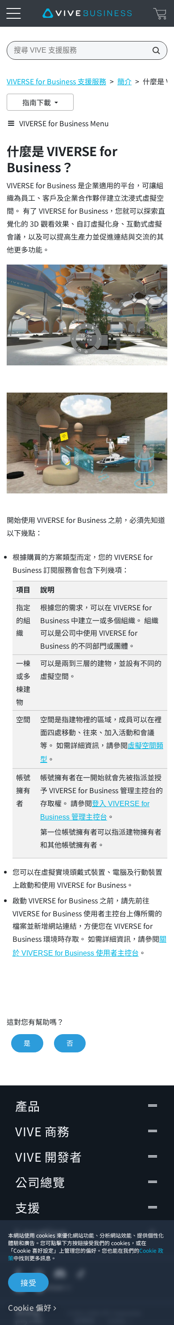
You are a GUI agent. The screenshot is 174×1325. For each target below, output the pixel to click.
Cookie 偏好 (29, 1307)
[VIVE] (87, 13)
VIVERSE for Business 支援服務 (56, 81)
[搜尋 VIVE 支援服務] (153, 50)
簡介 (124, 81)
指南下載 (37, 102)
